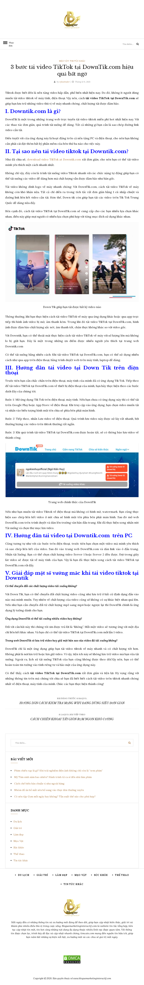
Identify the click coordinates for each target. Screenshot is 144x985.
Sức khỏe (19, 847)
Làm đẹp (19, 834)
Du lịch (18, 821)
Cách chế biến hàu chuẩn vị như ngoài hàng (39, 783)
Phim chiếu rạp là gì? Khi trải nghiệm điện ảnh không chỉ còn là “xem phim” (58, 770)
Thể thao (19, 854)
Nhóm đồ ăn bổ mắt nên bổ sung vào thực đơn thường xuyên (49, 790)
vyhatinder (64, 81)
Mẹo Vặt (64, 61)
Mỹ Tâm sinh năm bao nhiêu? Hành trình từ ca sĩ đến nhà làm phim (53, 777)
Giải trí (18, 828)
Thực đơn (10, 44)
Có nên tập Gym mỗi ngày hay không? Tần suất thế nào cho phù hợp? (55, 796)
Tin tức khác (77, 61)
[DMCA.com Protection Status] (72, 959)
